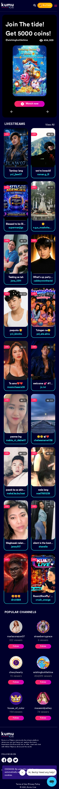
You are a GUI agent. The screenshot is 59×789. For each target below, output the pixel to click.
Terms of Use (21, 784)
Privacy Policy (34, 784)
